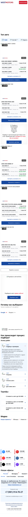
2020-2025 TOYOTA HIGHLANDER (11, 204)
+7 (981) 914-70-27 (14, 492)
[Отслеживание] (17, 515)
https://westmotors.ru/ (14, 485)
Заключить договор (14, 142)
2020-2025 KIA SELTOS (8, 245)
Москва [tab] (3, 476)
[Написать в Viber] (12, 499)
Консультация (23, 2)
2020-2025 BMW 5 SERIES (9, 61)
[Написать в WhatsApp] (16, 499)
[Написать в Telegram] (8, 499)
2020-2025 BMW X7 (7, 164)
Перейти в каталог (14, 270)
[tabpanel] (14, 172)
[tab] (4, 40)
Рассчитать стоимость (14, 80)
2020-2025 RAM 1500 (7, 101)
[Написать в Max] (20, 499)
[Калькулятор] (10, 515)
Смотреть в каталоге (14, 76)
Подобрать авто (14, 297)
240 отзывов (11, 329)
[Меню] (3, 515)
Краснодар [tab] (21, 476)
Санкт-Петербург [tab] (11, 476)
